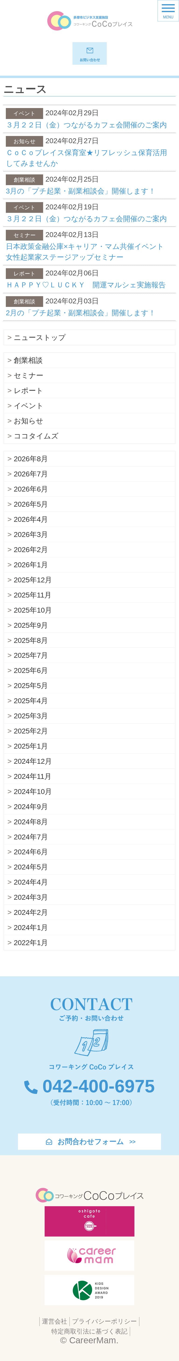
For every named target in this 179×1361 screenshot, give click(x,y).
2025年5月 (31, 686)
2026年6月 (31, 489)
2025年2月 (31, 731)
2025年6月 (31, 670)
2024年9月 (31, 807)
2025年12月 (33, 580)
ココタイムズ (36, 436)
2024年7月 (31, 837)
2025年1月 (31, 746)
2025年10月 (33, 610)
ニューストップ (40, 337)
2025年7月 (31, 655)
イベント (29, 406)
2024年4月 (31, 882)
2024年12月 (33, 761)
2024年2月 (31, 912)
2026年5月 (31, 504)
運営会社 (54, 1321)
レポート (28, 391)
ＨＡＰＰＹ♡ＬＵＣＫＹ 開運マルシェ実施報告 (86, 285)
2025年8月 (31, 640)
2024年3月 (31, 897)
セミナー (28, 375)
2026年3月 (31, 534)
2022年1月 (31, 943)
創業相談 (28, 360)
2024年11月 (33, 776)
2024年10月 (33, 791)
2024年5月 (31, 867)
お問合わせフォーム (91, 1141)
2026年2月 (31, 550)
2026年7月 (31, 474)
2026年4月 (31, 519)
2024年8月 (31, 822)
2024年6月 (31, 852)
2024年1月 (31, 927)
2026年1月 (31, 565)
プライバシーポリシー (104, 1321)
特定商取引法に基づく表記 (89, 1331)
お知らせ (28, 421)
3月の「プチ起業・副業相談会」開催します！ (81, 191)
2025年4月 (31, 701)
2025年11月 (33, 595)
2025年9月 (31, 625)
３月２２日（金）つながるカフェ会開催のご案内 (86, 125)
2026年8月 (31, 459)
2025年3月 (31, 716)
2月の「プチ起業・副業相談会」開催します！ (81, 313)
